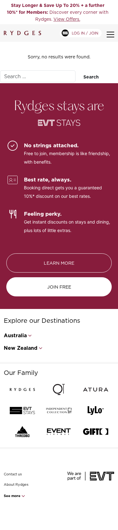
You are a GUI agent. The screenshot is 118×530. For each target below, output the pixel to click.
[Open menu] (110, 34)
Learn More (59, 263)
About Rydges (16, 484)
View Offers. (66, 19)
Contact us (13, 474)
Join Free (59, 286)
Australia (15, 335)
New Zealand (20, 348)
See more (12, 496)
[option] (57, 12)
